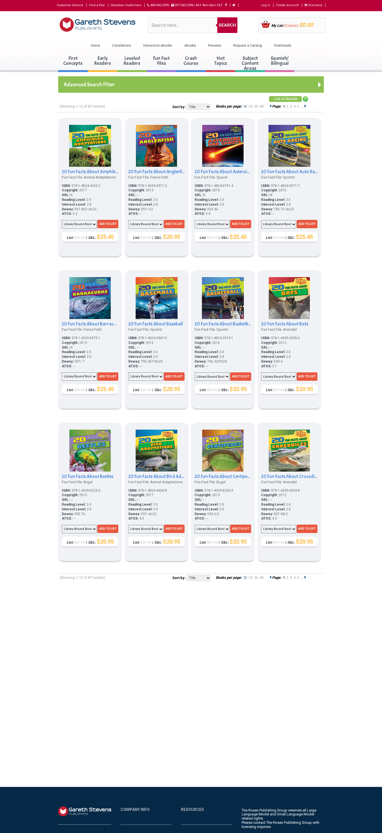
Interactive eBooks (157, 45)
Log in (265, 5)
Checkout (314, 5)
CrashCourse (190, 60)
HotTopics (220, 60)
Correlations (121, 45)
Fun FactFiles (161, 60)
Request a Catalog (247, 45)
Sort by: (179, 107)
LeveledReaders (131, 60)
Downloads (282, 45)
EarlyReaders (102, 60)
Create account (287, 5)
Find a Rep (97, 5)
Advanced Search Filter (89, 84)
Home (95, 45)
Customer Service (70, 5)
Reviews (214, 45)
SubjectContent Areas (250, 63)
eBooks (190, 45)
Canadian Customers (125, 5)
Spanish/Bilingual (280, 60)
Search (227, 25)
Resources (192, 809)
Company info (135, 809)
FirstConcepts (72, 60)
